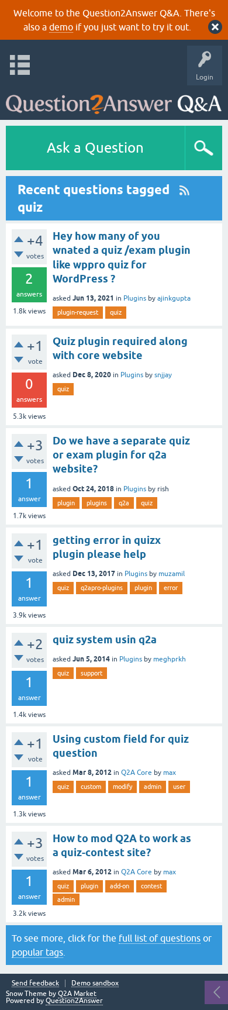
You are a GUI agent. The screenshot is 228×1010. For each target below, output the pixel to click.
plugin (66, 502)
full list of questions (160, 938)
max (169, 772)
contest (151, 886)
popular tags (37, 952)
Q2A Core (136, 772)
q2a (124, 502)
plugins (97, 502)
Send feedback (35, 983)
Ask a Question (95, 148)
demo (61, 27)
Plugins (134, 298)
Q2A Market (77, 994)
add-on (119, 886)
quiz (116, 312)
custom (91, 786)
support (91, 673)
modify (122, 786)
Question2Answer (74, 1001)
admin (152, 786)
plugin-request (77, 312)
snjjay (163, 375)
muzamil (171, 574)
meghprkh (169, 659)
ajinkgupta (174, 298)
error (171, 587)
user (179, 786)
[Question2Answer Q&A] (114, 99)
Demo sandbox (95, 983)
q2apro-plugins (102, 587)
